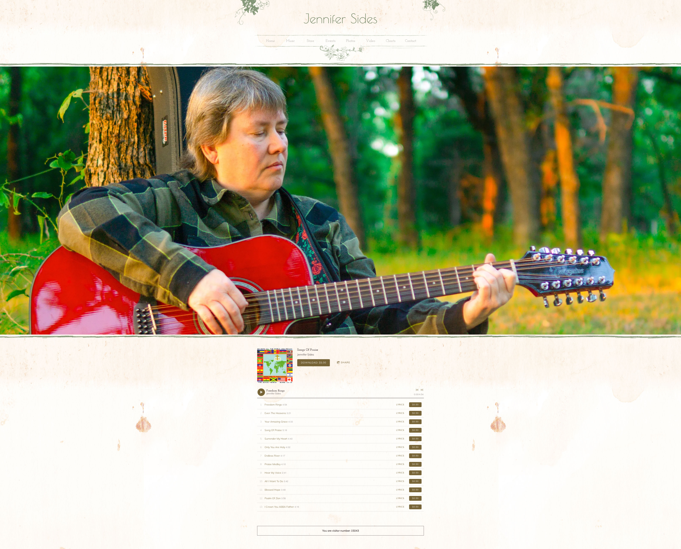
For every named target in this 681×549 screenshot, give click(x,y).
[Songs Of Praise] (275, 366)
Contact (410, 41)
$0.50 (415, 404)
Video (370, 41)
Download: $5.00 (313, 362)
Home (270, 41)
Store (310, 41)
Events (330, 41)
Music (290, 41)
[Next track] (421, 389)
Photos (350, 41)
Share (345, 362)
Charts (390, 41)
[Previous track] (417, 389)
